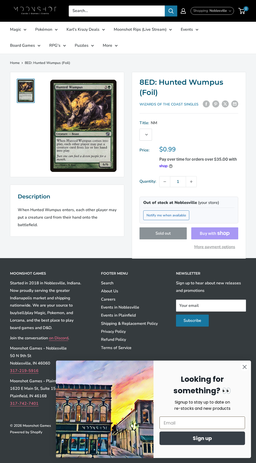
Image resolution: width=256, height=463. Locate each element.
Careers (108, 299)
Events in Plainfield (118, 315)
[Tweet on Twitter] (225, 104)
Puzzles (81, 45)
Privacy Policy (113, 331)
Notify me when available (166, 215)
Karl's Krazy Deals (83, 29)
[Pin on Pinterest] (215, 104)
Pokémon (43, 29)
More (107, 45)
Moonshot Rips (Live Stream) (140, 29)
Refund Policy (113, 339)
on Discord (58, 338)
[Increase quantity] (191, 181)
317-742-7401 (24, 403)
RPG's (54, 45)
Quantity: (148, 181)
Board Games (22, 45)
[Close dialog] (244, 367)
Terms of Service (116, 348)
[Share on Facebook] (206, 104)
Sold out (163, 233)
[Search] (171, 10)
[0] (242, 11)
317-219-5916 (24, 371)
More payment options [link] (214, 247)
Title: (148, 123)
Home (15, 62)
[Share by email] (234, 104)
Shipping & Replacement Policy (129, 323)
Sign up (202, 438)
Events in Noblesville (120, 307)
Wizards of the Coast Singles (169, 104)
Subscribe (192, 320)
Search (107, 283)
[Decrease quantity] (165, 181)
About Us (109, 291)
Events (187, 29)
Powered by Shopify (26, 432)
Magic (15, 29)
